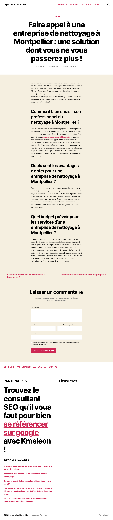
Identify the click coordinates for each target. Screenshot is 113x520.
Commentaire (35, 307)
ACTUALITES (86, 4)
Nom (33, 325)
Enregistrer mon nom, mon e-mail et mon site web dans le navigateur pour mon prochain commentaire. (56, 343)
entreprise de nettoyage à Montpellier (56, 137)
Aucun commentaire (70, 66)
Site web (33, 334)
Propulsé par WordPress (38, 515)
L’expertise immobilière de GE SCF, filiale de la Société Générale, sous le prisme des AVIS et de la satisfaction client (28, 491)
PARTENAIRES (74, 4)
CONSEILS (62, 4)
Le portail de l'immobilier (15, 4)
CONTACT (96, 4)
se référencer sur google (26, 428)
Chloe (42, 66)
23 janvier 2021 (54, 66)
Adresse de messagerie (65, 325)
